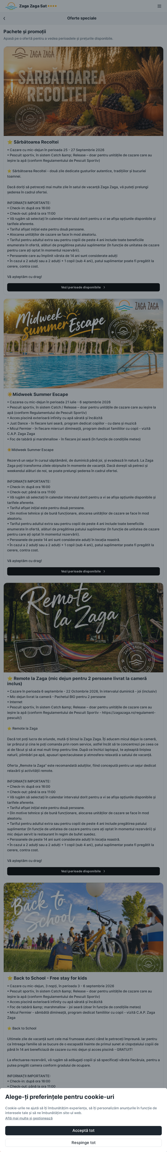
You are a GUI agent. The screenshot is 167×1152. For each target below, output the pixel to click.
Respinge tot (84, 1142)
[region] (83, 1120)
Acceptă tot (83, 1130)
